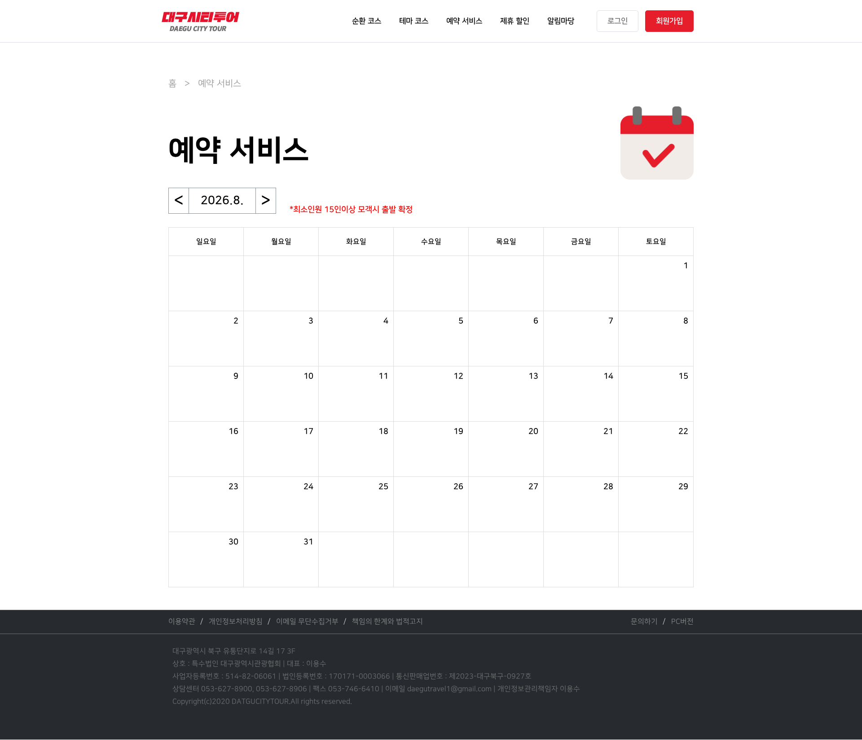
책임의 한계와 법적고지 (387, 621)
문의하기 (644, 621)
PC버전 (682, 621)
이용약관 (181, 621)
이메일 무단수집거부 (307, 621)
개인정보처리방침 (236, 621)
